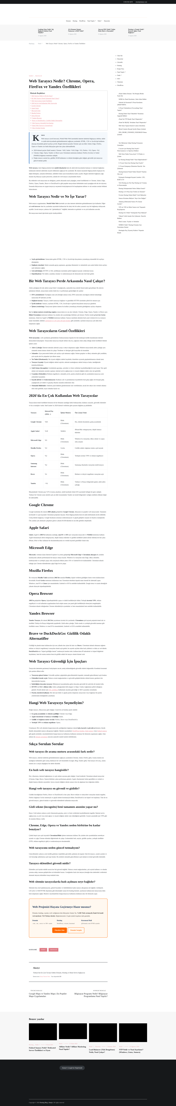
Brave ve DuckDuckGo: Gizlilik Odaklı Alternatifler (47, 120)
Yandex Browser (37, 118)
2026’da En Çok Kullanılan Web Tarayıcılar (44, 103)
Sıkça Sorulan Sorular (38, 128)
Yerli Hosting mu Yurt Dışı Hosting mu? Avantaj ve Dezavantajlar (132, 184)
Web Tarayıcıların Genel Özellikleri (41, 101)
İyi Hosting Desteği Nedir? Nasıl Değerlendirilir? (133, 159)
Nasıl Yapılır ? (91, 21)
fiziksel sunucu (102, 731)
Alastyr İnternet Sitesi (45, 976)
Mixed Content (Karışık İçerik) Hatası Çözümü (132, 129)
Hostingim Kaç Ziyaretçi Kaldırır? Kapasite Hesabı (130, 231)
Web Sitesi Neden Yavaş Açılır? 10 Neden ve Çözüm (130, 155)
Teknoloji (38, 76)
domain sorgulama (41, 737)
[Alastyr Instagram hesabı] (35, 21)
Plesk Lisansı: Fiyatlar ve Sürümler (129, 221)
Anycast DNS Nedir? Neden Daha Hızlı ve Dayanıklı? (106, 30)
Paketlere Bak (59, 930)
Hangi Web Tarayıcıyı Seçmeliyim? (42, 125)
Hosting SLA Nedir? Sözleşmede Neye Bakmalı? (133, 213)
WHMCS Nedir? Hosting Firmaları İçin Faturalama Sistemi (129, 226)
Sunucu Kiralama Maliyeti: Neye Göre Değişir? (132, 198)
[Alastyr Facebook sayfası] (29, 21)
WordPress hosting (78, 731)
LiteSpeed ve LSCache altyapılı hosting (57, 321)
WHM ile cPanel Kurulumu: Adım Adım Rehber (133, 99)
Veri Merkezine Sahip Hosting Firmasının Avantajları (130, 144)
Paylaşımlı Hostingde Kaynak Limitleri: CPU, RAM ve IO (131, 178)
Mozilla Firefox (36, 113)
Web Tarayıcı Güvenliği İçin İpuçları (42, 123)
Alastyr (36, 968)
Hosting (75, 21)
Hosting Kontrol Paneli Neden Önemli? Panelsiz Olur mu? (131, 173)
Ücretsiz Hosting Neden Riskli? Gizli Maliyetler (132, 195)
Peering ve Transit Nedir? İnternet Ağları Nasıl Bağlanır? (136, 31)
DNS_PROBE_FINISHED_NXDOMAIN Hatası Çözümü (132, 133)
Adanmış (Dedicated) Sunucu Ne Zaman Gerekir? (129, 203)
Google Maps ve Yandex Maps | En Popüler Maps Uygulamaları (48, 993)
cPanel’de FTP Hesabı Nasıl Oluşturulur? (130, 119)
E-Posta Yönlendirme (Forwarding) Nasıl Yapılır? (129, 109)
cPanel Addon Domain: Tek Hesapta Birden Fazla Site (130, 95)
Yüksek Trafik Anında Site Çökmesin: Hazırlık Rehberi (131, 217)
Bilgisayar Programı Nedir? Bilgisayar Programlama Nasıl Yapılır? (91, 993)
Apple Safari (35, 108)
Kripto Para (120, 69)
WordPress (82, 21)
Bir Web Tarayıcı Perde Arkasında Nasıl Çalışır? (45, 98)
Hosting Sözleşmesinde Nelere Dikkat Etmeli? (132, 188)
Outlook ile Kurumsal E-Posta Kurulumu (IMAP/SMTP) (129, 104)
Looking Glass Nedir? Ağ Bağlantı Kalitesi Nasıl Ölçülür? (45, 31)
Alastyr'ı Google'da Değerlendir (72, 1068)
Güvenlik (120, 62)
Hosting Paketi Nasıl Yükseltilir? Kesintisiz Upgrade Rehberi (130, 115)
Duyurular (107, 21)
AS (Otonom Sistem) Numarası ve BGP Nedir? (76, 30)
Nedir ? (100, 21)
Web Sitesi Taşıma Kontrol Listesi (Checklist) (132, 126)
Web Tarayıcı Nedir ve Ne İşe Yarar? (42, 96)
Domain (68, 21)
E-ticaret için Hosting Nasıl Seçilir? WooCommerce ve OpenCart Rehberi (128, 150)
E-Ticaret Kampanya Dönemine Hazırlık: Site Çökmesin (131, 167)
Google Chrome (36, 106)
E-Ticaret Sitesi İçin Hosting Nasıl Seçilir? (131, 163)
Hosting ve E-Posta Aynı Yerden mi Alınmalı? (132, 192)
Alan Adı (119, 55)
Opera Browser (35, 115)
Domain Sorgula (76, 930)
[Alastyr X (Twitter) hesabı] (32, 21)
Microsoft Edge (35, 110)
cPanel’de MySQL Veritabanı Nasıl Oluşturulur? (132, 122)
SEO (118, 79)
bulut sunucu (89, 731)
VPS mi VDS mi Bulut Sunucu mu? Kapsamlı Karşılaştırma (131, 208)
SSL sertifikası (53, 690)
